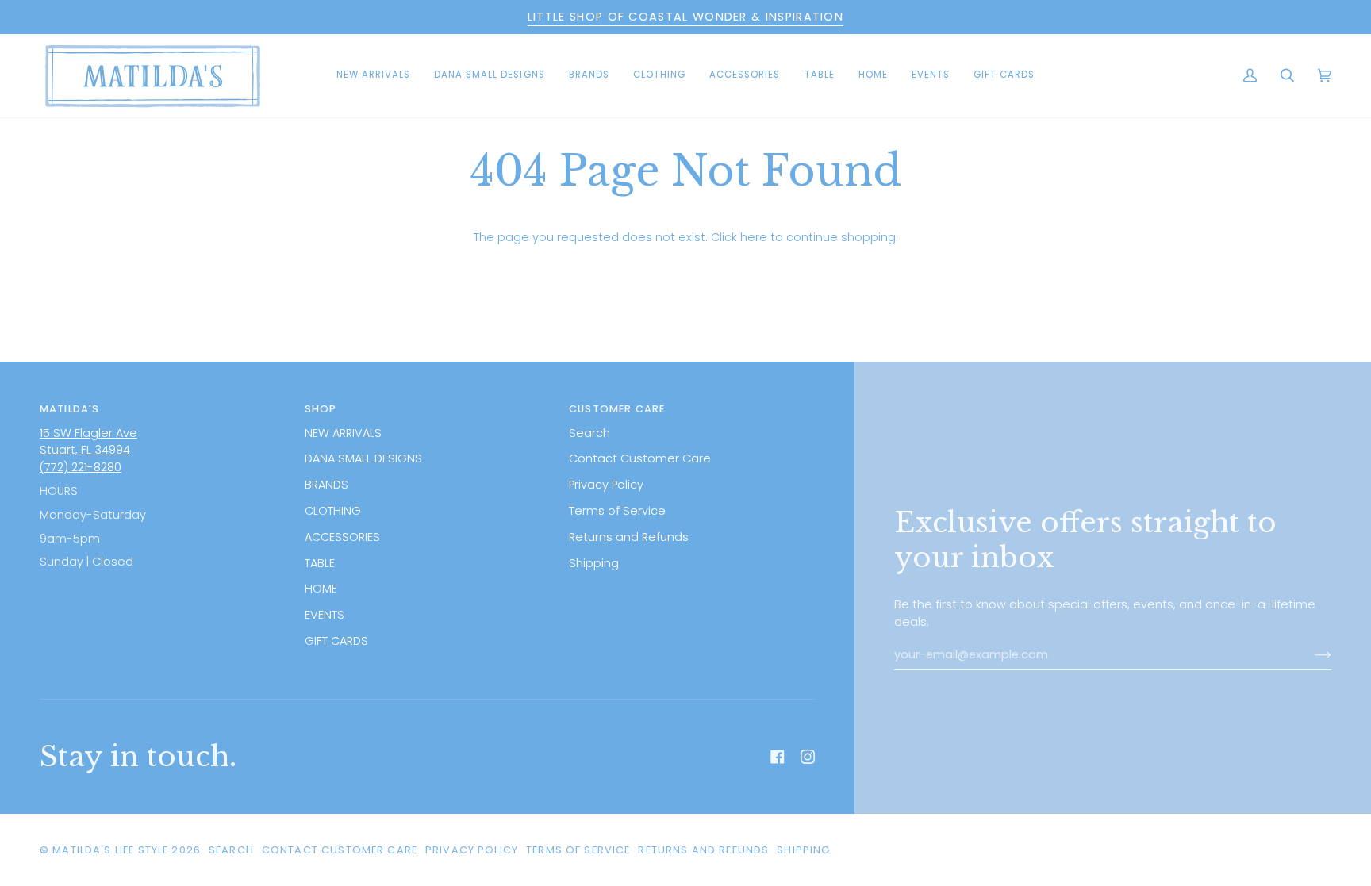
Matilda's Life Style (110, 850)
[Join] (1310, 655)
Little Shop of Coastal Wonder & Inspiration (685, 17)
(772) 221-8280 (80, 467)
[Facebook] (777, 757)
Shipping (594, 563)
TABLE (320, 563)
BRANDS (326, 485)
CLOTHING (333, 511)
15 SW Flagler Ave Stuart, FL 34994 (88, 441)
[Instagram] (808, 757)
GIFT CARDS (336, 641)
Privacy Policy (606, 485)
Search (589, 433)
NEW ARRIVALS (343, 433)
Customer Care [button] (617, 409)
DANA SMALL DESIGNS (363, 458)
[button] (489, 75)
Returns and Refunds (629, 537)
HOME (321, 588)
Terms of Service (617, 511)
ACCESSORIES (342, 537)
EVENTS (324, 615)
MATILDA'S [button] (69, 409)
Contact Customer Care (640, 458)
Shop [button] (321, 409)
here (753, 237)
